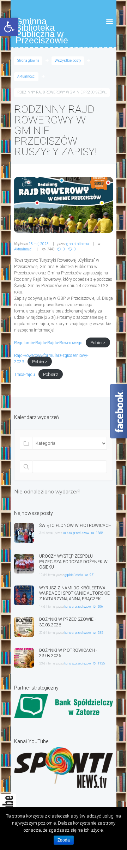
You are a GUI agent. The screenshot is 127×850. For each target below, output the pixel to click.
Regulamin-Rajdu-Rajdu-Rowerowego (48, 342)
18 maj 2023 (39, 244)
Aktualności (26, 76)
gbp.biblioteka (77, 244)
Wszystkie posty (68, 60)
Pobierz (97, 342)
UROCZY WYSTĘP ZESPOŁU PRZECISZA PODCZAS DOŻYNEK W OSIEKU (73, 562)
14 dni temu (47, 606)
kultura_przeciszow (76, 533)
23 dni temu (47, 663)
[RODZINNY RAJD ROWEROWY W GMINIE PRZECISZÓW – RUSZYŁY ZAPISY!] (63, 205)
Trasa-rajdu (24, 374)
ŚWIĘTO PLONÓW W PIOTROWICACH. (76, 525)
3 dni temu (46, 533)
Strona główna (28, 60)
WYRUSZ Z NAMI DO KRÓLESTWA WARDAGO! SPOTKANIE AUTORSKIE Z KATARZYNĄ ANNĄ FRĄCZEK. (74, 593)
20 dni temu (47, 633)
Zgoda (64, 840)
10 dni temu (47, 575)
